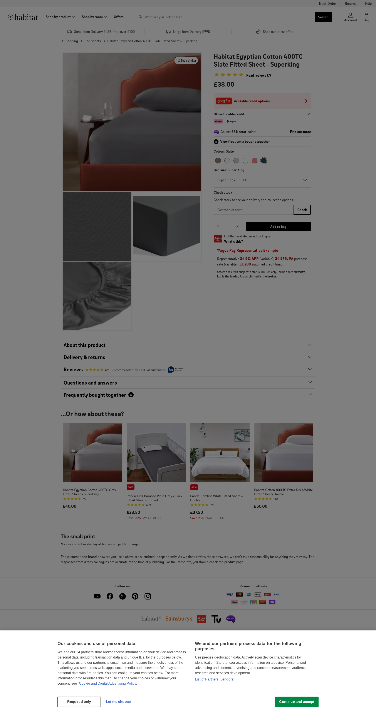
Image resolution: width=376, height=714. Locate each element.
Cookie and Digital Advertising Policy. (108, 683)
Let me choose (118, 702)
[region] (188, 672)
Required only (79, 702)
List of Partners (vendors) (214, 679)
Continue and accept (296, 702)
